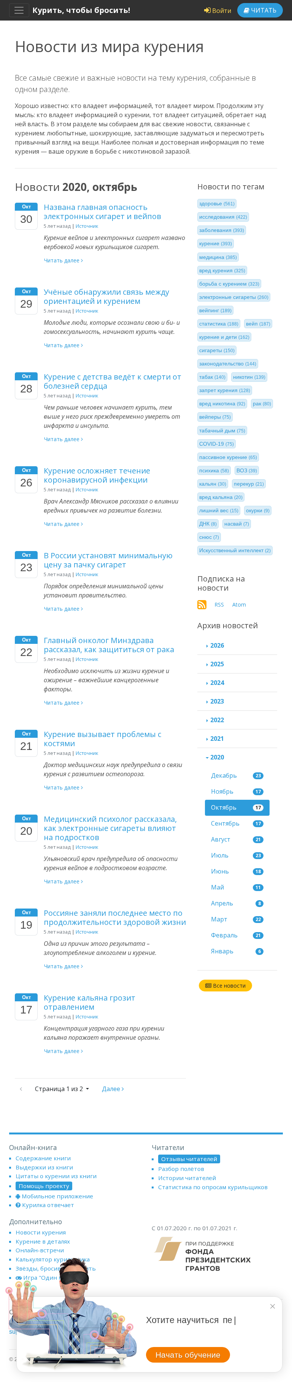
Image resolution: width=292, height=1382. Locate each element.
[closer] (272, 1306)
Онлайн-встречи (40, 1250)
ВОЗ (246, 470)
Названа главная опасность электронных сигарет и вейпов (102, 211)
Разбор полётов (181, 1168)
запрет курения (224, 390)
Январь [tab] (236, 951)
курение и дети (224, 337)
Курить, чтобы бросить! (81, 10)
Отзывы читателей (189, 1159)
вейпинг (215, 310)
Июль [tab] (236, 855)
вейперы (215, 417)
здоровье (217, 203)
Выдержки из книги (44, 1167)
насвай (236, 524)
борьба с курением (229, 284)
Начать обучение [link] (188, 1354)
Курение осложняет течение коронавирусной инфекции (97, 475)
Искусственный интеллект (235, 550)
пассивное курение (228, 457)
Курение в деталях (43, 1241)
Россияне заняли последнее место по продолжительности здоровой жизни (115, 917)
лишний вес (218, 510)
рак (262, 403)
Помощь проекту (44, 1186)
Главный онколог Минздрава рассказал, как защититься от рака (109, 644)
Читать (262, 10)
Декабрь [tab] (236, 775)
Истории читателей (187, 1178)
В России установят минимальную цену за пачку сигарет (108, 560)
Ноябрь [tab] (236, 791)
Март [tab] (236, 919)
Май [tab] (236, 887)
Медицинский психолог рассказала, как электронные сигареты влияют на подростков (110, 828)
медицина (218, 257)
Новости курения (41, 1232)
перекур (249, 484)
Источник (87, 225)
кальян (212, 484)
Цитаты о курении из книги (56, 1176)
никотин (249, 377)
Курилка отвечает (48, 1205)
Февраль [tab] (236, 935)
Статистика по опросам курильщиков (213, 1187)
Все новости (228, 985)
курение (215, 243)
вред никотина (222, 403)
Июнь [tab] (236, 871)
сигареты (217, 350)
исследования (223, 217)
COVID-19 (216, 444)
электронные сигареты (233, 297)
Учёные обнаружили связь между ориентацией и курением (106, 296)
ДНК (208, 524)
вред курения (222, 270)
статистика (218, 324)
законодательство (227, 364)
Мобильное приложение (57, 1196)
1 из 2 (59, 1089)
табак (212, 377)
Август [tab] (236, 839)
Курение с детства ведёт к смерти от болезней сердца (112, 381)
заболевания (221, 230)
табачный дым (222, 430)
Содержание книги (43, 1158)
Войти (221, 10)
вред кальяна (221, 497)
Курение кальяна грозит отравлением (89, 1002)
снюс (209, 537)
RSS (219, 604)
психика (214, 470)
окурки (258, 510)
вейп (258, 324)
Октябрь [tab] (236, 807)
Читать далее (62, 260)
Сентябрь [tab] (236, 823)
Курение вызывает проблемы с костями (102, 738)
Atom (239, 604)
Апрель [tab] (236, 903)
